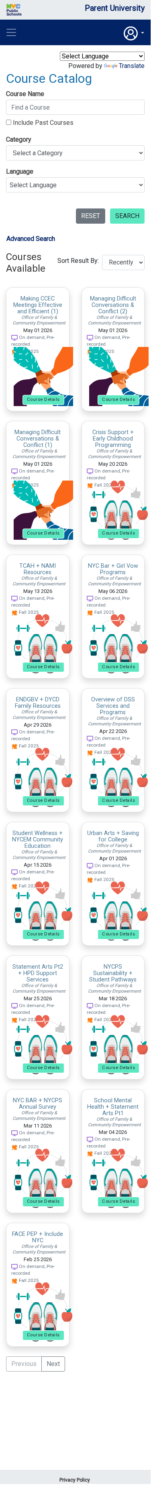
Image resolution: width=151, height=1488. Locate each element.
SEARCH (127, 216)
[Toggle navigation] (11, 32)
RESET (90, 216)
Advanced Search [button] (30, 238)
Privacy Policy (74, 1480)
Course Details (43, 399)
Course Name (25, 94)
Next (53, 1364)
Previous (24, 1364)
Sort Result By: (78, 260)
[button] (134, 33)
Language (19, 171)
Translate (132, 66)
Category (18, 139)
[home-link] (37, 10)
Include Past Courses (42, 122)
